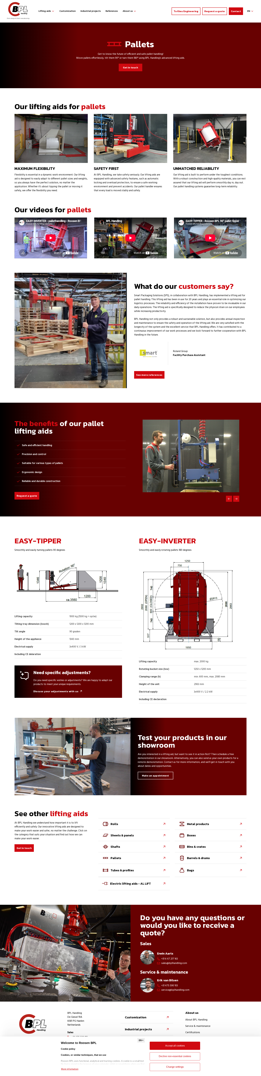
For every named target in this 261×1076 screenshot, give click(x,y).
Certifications (192, 1033)
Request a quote (214, 11)
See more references (149, 375)
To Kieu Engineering (186, 11)
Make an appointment (155, 775)
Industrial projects (91, 11)
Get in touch (130, 67)
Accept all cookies (175, 1045)
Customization (67, 11)
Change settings (175, 1067)
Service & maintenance (197, 1026)
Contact (236, 11)
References (112, 11)
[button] (46, 11)
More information (69, 1069)
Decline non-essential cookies (175, 1056)
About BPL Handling (196, 1020)
